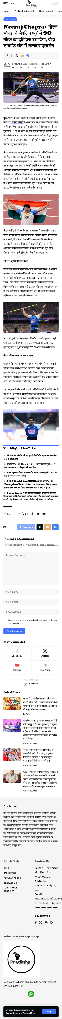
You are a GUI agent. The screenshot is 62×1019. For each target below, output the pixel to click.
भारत (44, 513)
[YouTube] (46, 922)
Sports (10, 19)
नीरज (38, 513)
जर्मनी (20, 513)
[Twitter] (45, 653)
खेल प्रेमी (26, 394)
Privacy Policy (12, 1013)
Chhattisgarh (30, 743)
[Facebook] (17, 653)
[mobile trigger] (6, 3)
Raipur (26, 714)
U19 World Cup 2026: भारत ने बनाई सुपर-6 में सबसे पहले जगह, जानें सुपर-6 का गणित (29, 466)
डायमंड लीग (29, 513)
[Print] (27, 55)
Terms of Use (28, 1013)
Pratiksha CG (21, 64)
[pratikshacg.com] (31, 3)
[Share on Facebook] (11, 55)
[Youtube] (17, 667)
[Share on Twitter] (17, 55)
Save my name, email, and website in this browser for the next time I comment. (33, 621)
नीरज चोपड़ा (17, 122)
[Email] (22, 55)
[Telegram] (45, 667)
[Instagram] (51, 922)
